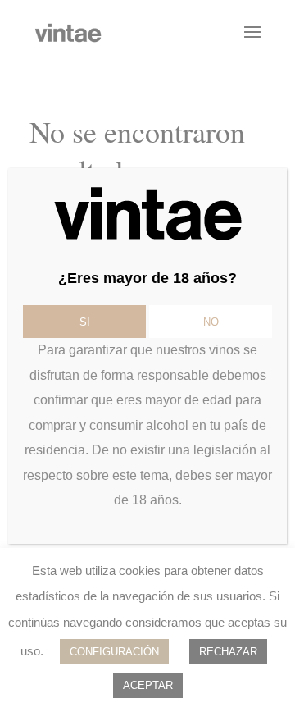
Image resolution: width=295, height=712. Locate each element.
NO (211, 322)
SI (84, 322)
